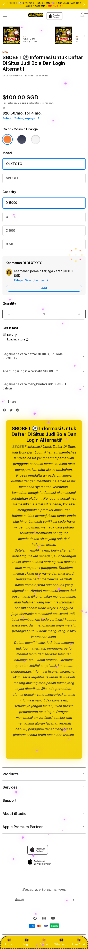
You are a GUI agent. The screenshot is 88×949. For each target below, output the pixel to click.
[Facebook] (5, 411)
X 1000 (11, 217)
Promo (9, 944)
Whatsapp (61, 944)
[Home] (35, 15)
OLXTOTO (14, 164)
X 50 (9, 244)
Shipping (23, 103)
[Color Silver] (35, 139)
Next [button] (84, 4)
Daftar (44, 944)
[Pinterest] (18, 411)
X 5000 (11, 203)
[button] (5, 16)
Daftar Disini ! (54, 6)
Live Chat (78, 944)
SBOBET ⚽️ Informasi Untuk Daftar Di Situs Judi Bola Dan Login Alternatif (44, 4)
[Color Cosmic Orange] (7, 139)
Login (26, 944)
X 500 (10, 231)
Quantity (9, 303)
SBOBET (12, 178)
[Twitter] (12, 411)
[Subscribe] (72, 900)
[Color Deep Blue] (21, 139)
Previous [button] (4, 4)
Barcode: (29, 75)
